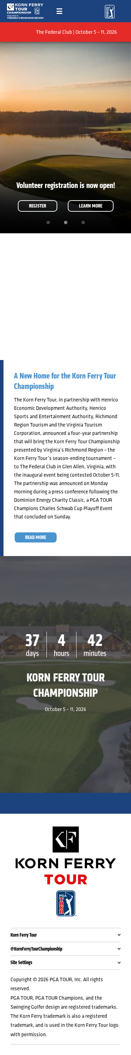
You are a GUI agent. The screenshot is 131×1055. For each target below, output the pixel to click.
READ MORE (35, 537)
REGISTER (37, 205)
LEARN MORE (90, 205)
